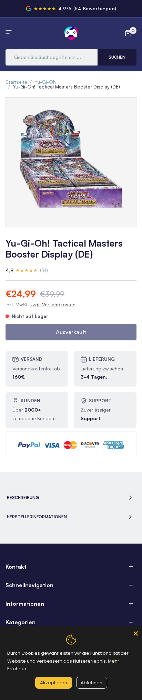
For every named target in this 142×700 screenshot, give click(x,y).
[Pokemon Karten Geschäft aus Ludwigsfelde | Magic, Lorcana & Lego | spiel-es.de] (71, 33)
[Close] (135, 632)
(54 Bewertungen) (95, 8)
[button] (10, 33)
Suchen (117, 57)
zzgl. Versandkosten (52, 304)
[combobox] (52, 57)
